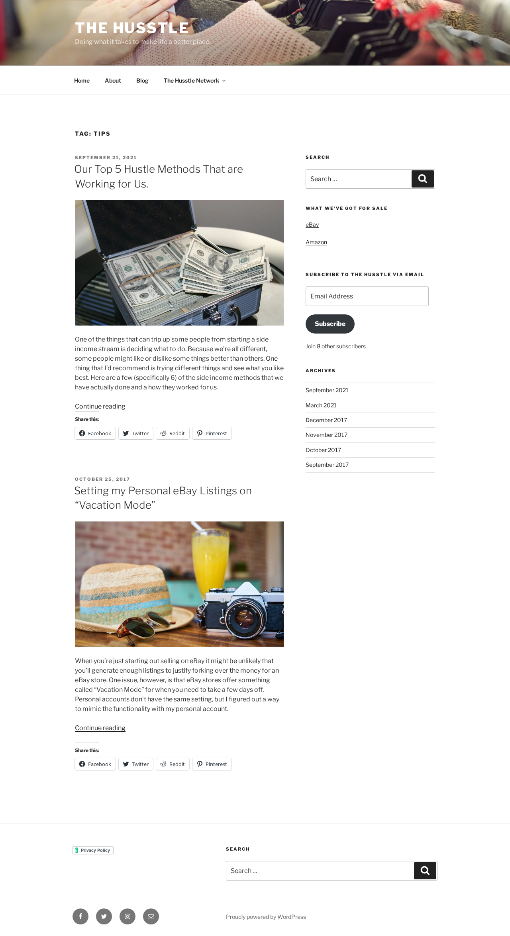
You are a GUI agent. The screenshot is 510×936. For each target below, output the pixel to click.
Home (82, 80)
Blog (142, 80)
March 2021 (321, 405)
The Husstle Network (191, 80)
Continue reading (100, 406)
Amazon (316, 242)
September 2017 (327, 464)
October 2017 (323, 449)
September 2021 (327, 390)
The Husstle (132, 28)
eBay (312, 224)
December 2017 (326, 420)
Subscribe (330, 324)
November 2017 (326, 434)
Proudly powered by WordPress (266, 916)
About (113, 80)
